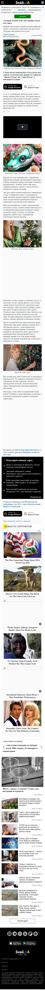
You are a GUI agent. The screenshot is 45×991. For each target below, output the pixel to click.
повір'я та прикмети (23, 521)
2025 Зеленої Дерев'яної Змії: (26, 450)
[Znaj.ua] (22, 2)
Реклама (5, 962)
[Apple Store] (15, 943)
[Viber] (20, 934)
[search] (2, 2)
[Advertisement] (22, 274)
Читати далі (22, 921)
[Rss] (9, 934)
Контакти (5, 969)
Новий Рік (11, 521)
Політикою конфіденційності (29, 10)
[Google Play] (29, 943)
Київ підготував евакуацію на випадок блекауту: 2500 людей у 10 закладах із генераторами (22, 482)
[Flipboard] (30, 934)
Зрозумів (22, 16)
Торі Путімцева (9, 34)
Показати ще (35, 497)
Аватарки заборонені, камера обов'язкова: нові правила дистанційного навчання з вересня (23, 473)
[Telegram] (14, 934)
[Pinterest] (35, 934)
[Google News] (25, 934)
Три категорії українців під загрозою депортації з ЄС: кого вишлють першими (23, 490)
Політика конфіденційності (11, 959)
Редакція (5, 966)
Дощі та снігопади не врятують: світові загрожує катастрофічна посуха (23, 465)
